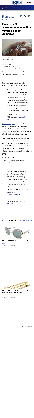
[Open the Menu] (3, 2)
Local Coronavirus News (8, 18)
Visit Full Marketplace (26, 220)
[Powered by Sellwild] (29, 326)
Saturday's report (8, 124)
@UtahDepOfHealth (14, 194)
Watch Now (29, 2)
